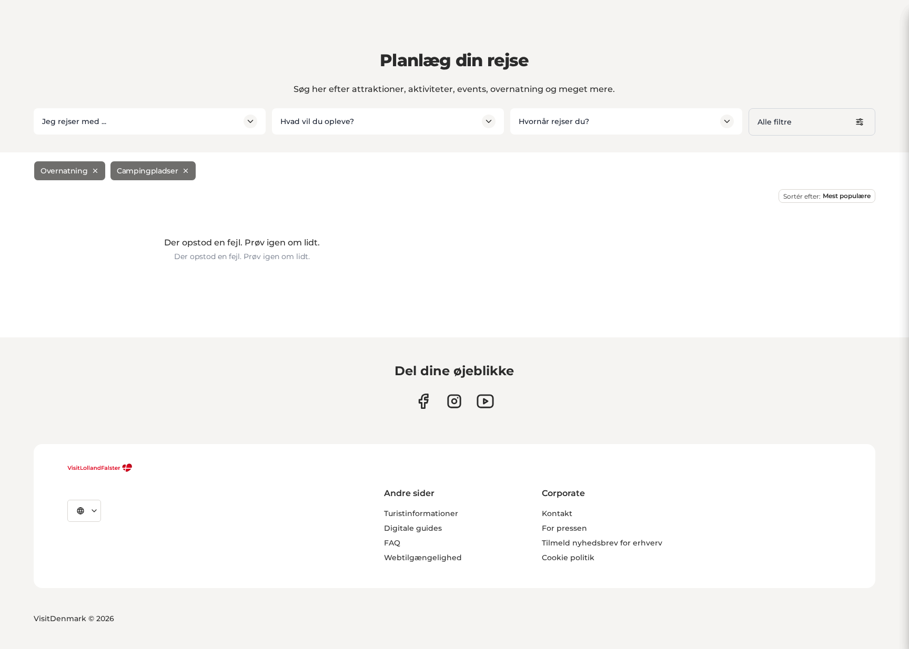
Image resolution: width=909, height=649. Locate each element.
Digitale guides (413, 528)
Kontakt (557, 513)
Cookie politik (568, 557)
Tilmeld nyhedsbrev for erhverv (602, 543)
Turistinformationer (421, 513)
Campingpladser (147, 171)
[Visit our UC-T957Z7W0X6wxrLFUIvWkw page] (485, 401)
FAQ (392, 543)
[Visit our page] (423, 401)
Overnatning (64, 171)
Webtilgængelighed (423, 557)
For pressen (564, 528)
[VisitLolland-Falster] (100, 467)
